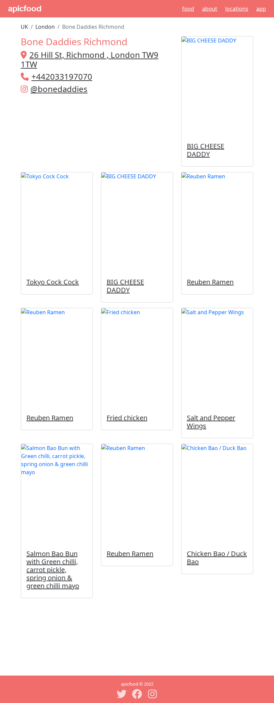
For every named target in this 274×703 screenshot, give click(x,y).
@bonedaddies (59, 88)
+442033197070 (61, 76)
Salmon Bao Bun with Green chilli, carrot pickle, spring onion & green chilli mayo (52, 569)
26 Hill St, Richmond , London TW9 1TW (89, 59)
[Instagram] (152, 694)
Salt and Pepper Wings (211, 421)
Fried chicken (127, 417)
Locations (236, 8)
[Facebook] (137, 694)
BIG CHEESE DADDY (205, 150)
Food (188, 8)
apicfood (24, 8)
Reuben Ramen (210, 281)
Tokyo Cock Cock (52, 281)
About (209, 8)
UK (24, 26)
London (45, 26)
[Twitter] (122, 694)
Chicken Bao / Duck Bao (217, 557)
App (261, 8)
